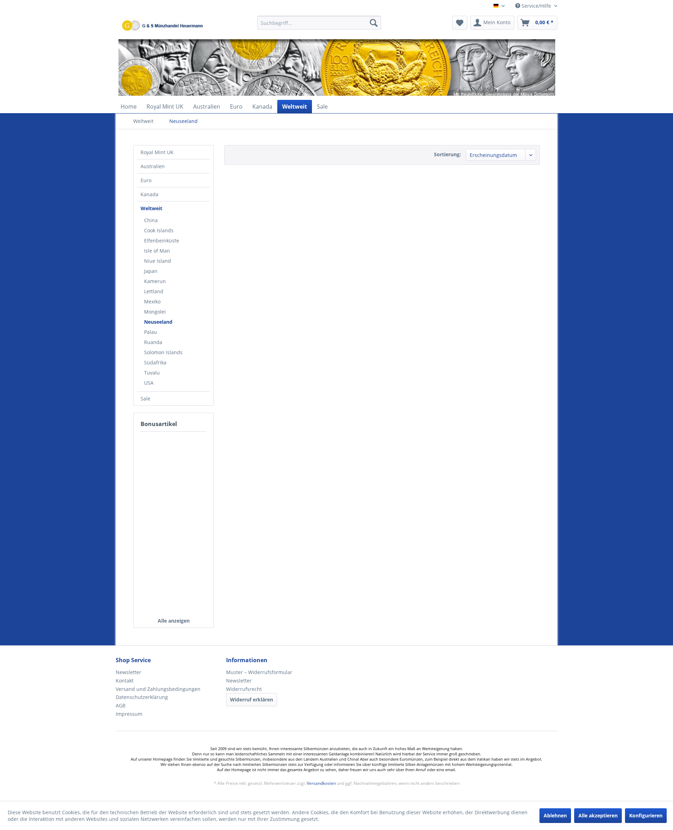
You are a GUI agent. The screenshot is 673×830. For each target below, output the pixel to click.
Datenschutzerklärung (142, 697)
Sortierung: (447, 154)
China (151, 220)
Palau (150, 332)
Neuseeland (158, 321)
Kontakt (125, 680)
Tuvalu (152, 372)
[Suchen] (373, 23)
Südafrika (155, 362)
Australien (153, 166)
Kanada (149, 194)
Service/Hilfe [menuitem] (536, 5)
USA (149, 382)
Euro (146, 180)
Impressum (129, 714)
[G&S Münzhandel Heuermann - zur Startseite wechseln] (180, 40)
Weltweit (151, 208)
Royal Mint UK (157, 152)
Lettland (153, 291)
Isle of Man (157, 250)
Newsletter (128, 672)
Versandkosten (321, 783)
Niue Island (157, 261)
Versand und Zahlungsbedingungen (158, 689)
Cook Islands (159, 230)
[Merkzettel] (459, 23)
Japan (150, 271)
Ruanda (153, 342)
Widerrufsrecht (244, 689)
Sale (145, 398)
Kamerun (155, 281)
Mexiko (152, 301)
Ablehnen (555, 815)
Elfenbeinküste (161, 240)
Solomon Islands (163, 352)
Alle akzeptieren (598, 815)
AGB (120, 705)
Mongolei (155, 311)
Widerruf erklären (251, 699)
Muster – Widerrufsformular (259, 672)
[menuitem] (319, 26)
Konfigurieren (645, 815)
